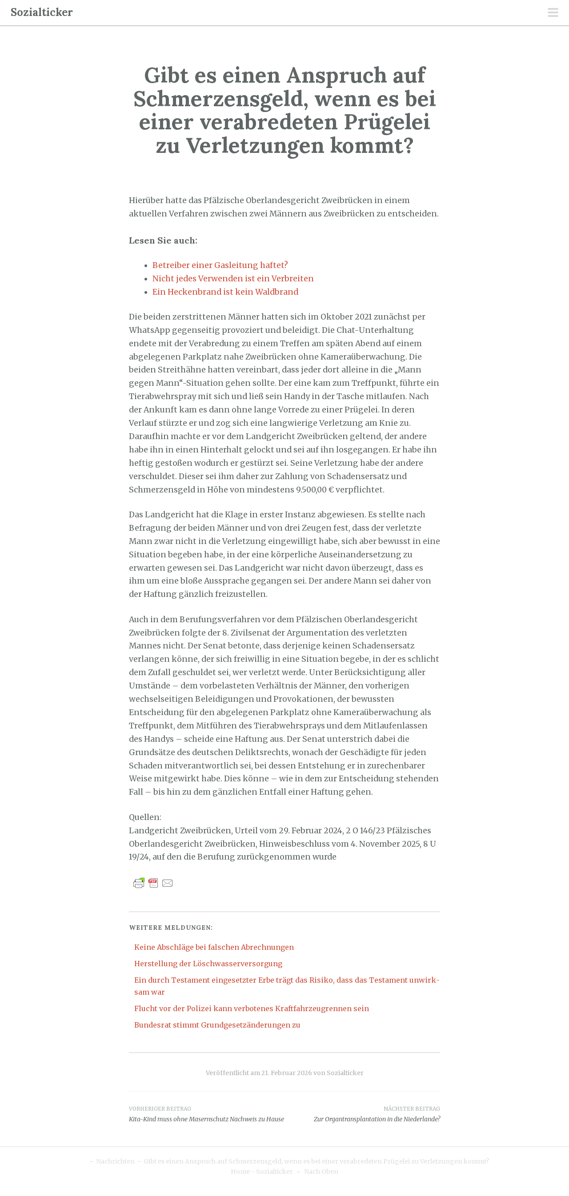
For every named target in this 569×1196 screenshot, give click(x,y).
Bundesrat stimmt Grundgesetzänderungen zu (217, 1024)
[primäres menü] (553, 13)
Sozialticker (42, 12)
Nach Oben (321, 1172)
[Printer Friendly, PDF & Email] (153, 883)
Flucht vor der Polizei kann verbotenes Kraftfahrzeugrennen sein (251, 1008)
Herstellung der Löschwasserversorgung (208, 963)
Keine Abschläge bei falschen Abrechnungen (214, 947)
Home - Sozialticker (262, 1172)
